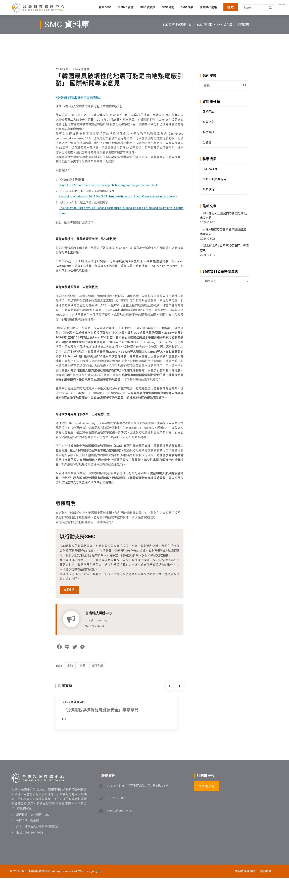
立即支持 (69, 589)
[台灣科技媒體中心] (38, 7)
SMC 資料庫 (204, 24)
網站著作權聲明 (245, 871)
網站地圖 (265, 871)
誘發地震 (98, 665)
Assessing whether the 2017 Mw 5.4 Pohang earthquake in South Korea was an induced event (118, 196)
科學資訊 (208, 132)
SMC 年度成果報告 (214, 179)
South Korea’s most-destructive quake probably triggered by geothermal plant (108, 185)
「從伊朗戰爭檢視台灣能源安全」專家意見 (100, 710)
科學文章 (208, 122)
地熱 (70, 665)
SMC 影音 (209, 189)
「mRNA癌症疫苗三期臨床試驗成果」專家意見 (224, 232)
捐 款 (230, 7)
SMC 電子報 (210, 169)
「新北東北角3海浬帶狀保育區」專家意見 (224, 248)
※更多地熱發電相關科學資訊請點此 (78, 97)
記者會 (207, 142)
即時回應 (243, 24)
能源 (86, 69)
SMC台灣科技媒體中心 (177, 24)
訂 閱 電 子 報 (207, 786)
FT (100, 871)
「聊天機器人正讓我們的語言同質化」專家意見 (224, 215)
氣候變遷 (79, 702)
